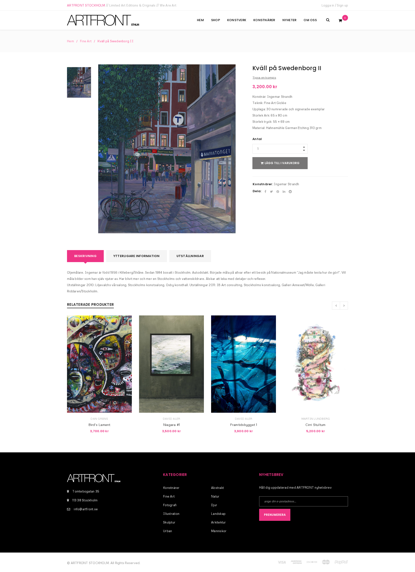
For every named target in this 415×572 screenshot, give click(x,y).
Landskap (218, 514)
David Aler (171, 418)
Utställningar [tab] (190, 256)
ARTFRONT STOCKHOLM (86, 5)
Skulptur (169, 522)
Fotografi (170, 505)
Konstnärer (171, 488)
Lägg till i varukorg (282, 163)
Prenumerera (275, 515)
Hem (70, 41)
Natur (215, 496)
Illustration (171, 514)
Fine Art (86, 41)
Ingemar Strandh (286, 184)
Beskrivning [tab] (85, 256)
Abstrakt (217, 488)
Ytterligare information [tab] (136, 256)
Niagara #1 (171, 425)
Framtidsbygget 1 (243, 425)
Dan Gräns (99, 418)
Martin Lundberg (315, 418)
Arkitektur (218, 522)
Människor (218, 531)
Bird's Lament (99, 425)
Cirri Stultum (315, 425)
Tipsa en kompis (264, 77)
